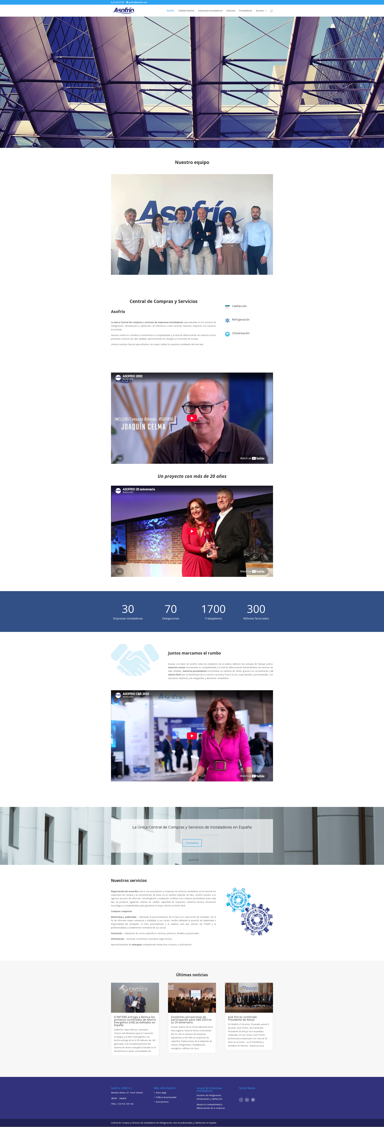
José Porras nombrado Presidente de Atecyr (242, 1018)
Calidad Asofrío (186, 11)
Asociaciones (162, 1101)
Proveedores (245, 11)
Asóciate (230, 11)
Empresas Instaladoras (210, 11)
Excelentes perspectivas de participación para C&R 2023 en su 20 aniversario (191, 1019)
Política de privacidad (166, 1097)
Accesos (260, 11)
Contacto (192, 843)
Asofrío (170, 11)
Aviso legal (161, 1092)
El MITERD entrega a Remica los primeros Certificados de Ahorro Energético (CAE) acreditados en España (135, 1021)
